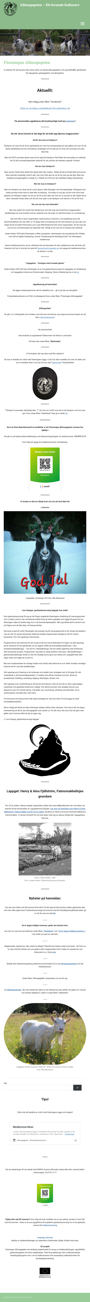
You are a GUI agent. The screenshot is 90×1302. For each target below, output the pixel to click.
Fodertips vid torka (45, 1238)
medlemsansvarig (49, 1225)
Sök (5, 1083)
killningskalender (47, 317)
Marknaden (56, 362)
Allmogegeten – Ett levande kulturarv (49, 5)
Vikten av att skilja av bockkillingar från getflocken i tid (45, 108)
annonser (70, 121)
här (77, 272)
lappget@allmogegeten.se (48, 248)
